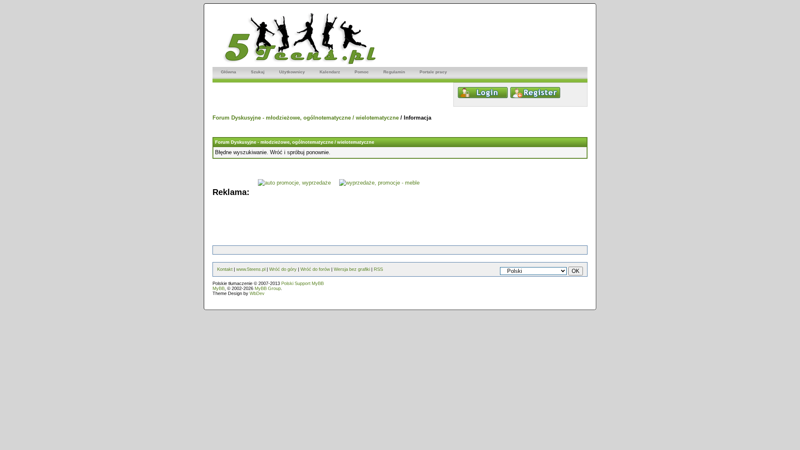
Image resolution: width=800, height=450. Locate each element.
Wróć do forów (315, 269)
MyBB (218, 288)
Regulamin (394, 72)
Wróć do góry (283, 269)
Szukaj (258, 72)
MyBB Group (268, 288)
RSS (378, 269)
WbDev (257, 293)
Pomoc (362, 72)
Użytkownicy (292, 72)
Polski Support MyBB (302, 283)
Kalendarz (330, 72)
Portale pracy (433, 72)
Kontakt (224, 269)
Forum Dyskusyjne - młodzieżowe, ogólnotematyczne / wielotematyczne (305, 118)
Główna (228, 72)
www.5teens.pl (250, 269)
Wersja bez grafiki (352, 269)
